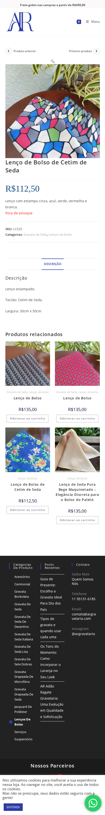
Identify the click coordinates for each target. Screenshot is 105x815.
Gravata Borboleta (21, 594)
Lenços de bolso (60, 234)
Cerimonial (22, 584)
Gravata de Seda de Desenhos (22, 621)
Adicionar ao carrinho (27, 418)
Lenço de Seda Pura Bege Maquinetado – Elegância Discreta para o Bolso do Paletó (77, 492)
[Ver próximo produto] (96, 51)
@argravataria (83, 633)
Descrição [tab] (52, 264)
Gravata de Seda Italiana (23, 636)
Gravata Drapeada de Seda (23, 694)
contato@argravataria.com (84, 616)
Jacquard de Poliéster (23, 709)
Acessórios (22, 576)
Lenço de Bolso (28, 398)
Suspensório (23, 739)
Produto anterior (24, 51)
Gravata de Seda (35, 234)
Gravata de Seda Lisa (22, 649)
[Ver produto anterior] (8, 51)
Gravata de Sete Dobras (23, 661)
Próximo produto (80, 51)
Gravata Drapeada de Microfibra (23, 677)
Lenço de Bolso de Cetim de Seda (28, 487)
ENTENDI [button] (13, 807)
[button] (53, 61)
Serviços (20, 732)
